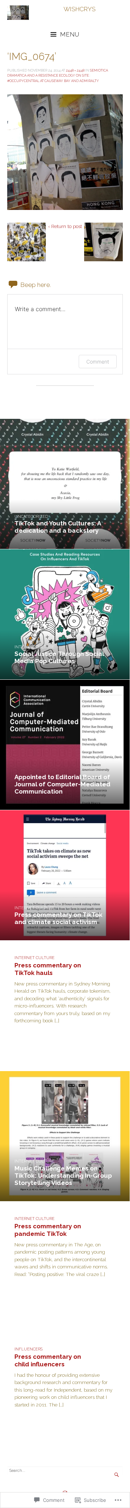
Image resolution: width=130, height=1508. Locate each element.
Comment (97, 361)
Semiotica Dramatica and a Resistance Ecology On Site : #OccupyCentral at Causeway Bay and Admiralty (57, 75)
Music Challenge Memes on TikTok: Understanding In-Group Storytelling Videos (63, 1176)
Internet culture (34, 647)
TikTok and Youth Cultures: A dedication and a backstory (57, 527)
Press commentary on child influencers (47, 1360)
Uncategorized (31, 516)
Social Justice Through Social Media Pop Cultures (59, 657)
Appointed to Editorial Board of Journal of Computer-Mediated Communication (62, 784)
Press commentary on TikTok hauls (47, 969)
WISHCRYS (80, 9)
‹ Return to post (65, 226)
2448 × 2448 (75, 70)
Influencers (28, 1349)
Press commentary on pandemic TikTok (47, 1230)
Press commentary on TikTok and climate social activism (58, 918)
